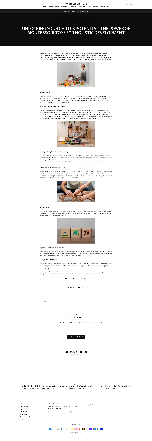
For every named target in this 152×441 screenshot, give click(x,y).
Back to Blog (77, 336)
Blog (89, 6)
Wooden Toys (82, 6)
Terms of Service (94, 322)
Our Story (95, 6)
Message (43, 301)
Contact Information (25, 417)
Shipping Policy (24, 409)
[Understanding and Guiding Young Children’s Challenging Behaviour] (76, 371)
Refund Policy (24, 411)
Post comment (76, 317)
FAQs (21, 419)
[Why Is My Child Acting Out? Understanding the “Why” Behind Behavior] (114, 371)
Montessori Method (53, 6)
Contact (102, 6)
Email (78, 293)
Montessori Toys (76, 3)
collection (62, 264)
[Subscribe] (71, 412)
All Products (72, 6)
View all (76, 355)
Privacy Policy (83, 322)
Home (44, 6)
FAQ (108, 6)
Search (22, 403)
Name (42, 293)
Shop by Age (64, 6)
